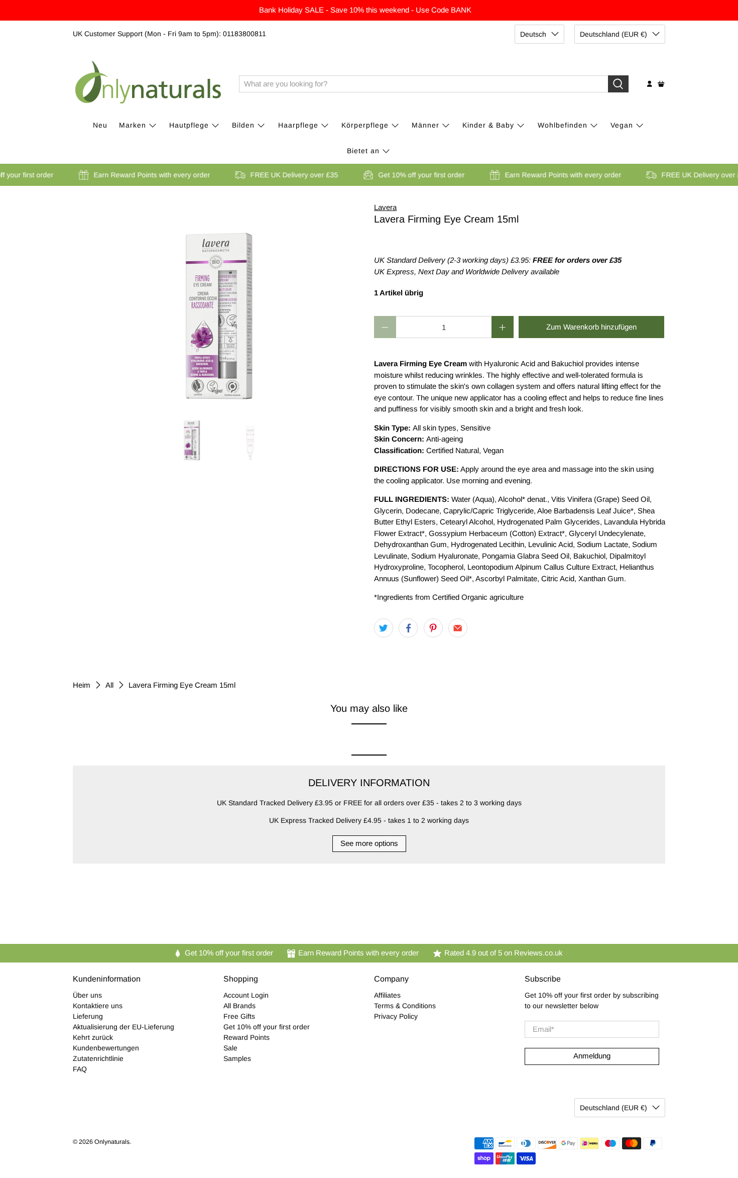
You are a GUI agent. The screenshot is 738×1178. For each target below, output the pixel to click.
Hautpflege (189, 125)
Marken (132, 125)
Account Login (246, 995)
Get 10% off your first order (266, 1027)
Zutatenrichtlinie (98, 1058)
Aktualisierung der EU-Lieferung (123, 1027)
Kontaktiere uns (97, 1006)
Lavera (385, 207)
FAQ (80, 1069)
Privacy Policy (396, 1016)
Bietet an (363, 151)
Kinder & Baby (488, 125)
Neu (100, 125)
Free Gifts (239, 1016)
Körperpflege (365, 125)
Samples (237, 1058)
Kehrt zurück (93, 1037)
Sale (230, 1048)
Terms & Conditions (405, 1006)
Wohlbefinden (562, 125)
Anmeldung (591, 1055)
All (109, 685)
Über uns (87, 995)
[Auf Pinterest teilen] (433, 627)
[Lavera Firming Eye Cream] (218, 302)
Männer (425, 125)
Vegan (621, 125)
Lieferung (88, 1016)
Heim (81, 685)
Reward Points (246, 1037)
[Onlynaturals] (148, 84)
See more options (369, 843)
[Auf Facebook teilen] (408, 627)
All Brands (239, 1006)
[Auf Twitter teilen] (383, 627)
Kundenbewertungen (106, 1048)
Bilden (243, 125)
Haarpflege (298, 125)
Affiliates (387, 995)
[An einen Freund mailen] (457, 627)
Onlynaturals (112, 1141)
